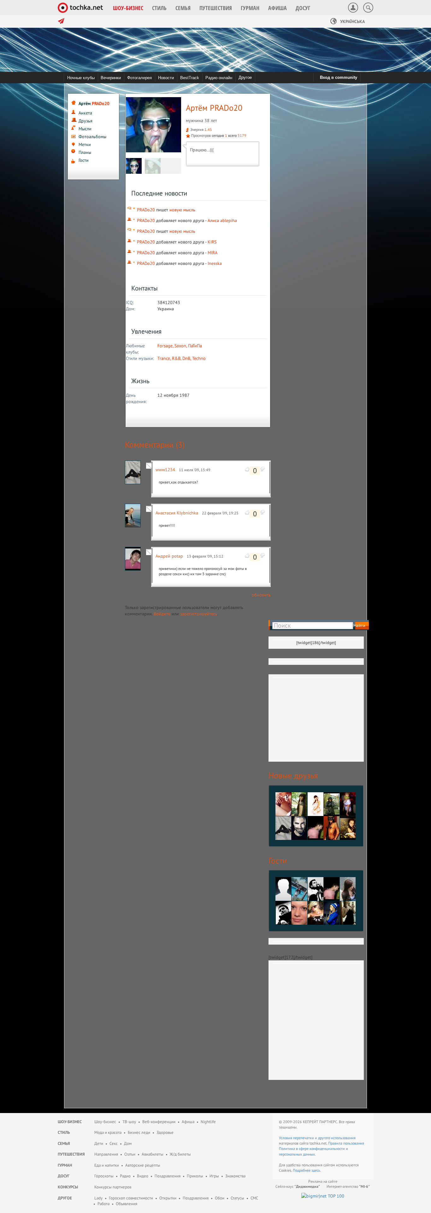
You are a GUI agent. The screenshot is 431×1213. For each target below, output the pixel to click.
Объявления (126, 1203)
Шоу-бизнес (70, 1121)
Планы (85, 152)
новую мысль (182, 210)
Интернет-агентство (348, 1186)
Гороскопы (104, 1176)
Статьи (129, 1154)
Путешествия (71, 1154)
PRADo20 (146, 210)
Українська (352, 21)
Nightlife (208, 1121)
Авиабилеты (152, 1154)
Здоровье (165, 1132)
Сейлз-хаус (297, 1186)
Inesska (215, 263)
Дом (128, 1143)
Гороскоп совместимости (131, 1198)
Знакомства (235, 1176)
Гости (84, 160)
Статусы (237, 1198)
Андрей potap (169, 556)
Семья (64, 1143)
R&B (176, 358)
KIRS (212, 242)
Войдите (162, 614)
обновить (261, 595)
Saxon (180, 346)
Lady (98, 1198)
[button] (128, 8)
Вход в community (338, 77)
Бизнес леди (139, 1132)
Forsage (165, 346)
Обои (219, 1198)
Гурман (65, 1165)
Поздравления (167, 1176)
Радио (125, 1176)
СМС (254, 1198)
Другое (245, 77)
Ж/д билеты (180, 1154)
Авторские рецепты (142, 1165)
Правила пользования (346, 1143)
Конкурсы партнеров (112, 1187)
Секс (113, 1143)
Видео (142, 1176)
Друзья (85, 121)
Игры (214, 1176)
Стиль (64, 1132)
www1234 (165, 469)
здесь (315, 1170)
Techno (199, 358)
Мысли (85, 129)
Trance (163, 358)
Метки (85, 144)
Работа (103, 1203)
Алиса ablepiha (222, 220)
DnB (186, 358)
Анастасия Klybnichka (177, 513)
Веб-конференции (158, 1121)
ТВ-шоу (129, 1121)
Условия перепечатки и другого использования (317, 1137)
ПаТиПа (195, 346)
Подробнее (302, 1170)
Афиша (188, 1121)
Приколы (195, 1176)
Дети (98, 1143)
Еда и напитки (106, 1165)
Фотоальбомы (92, 136)
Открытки (167, 1198)
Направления (106, 1154)
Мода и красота (107, 1132)
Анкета (85, 113)
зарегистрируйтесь (198, 614)
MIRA (212, 252)
